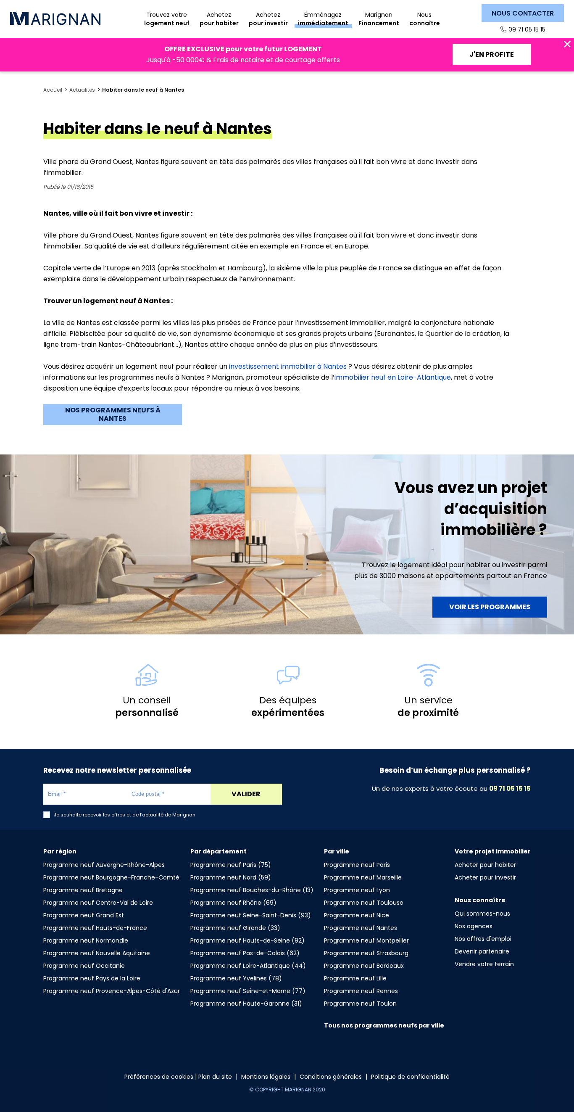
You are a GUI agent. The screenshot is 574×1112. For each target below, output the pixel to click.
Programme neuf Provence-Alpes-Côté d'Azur (111, 991)
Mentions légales (265, 1076)
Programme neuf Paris (357, 865)
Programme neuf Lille (355, 978)
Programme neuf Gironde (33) (235, 928)
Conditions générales (331, 1076)
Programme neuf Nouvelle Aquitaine (96, 953)
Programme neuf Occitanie (84, 965)
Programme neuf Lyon (357, 890)
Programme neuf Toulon (360, 1003)
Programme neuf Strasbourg (366, 953)
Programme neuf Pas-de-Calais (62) (245, 953)
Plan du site (215, 1076)
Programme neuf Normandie (85, 940)
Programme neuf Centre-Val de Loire (98, 902)
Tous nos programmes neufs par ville (384, 1025)
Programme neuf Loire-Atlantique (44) (248, 965)
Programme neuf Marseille (363, 877)
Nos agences (473, 926)
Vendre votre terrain (484, 964)
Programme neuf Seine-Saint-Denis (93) (250, 915)
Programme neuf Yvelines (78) (236, 978)
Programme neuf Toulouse (363, 902)
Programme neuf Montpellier (366, 940)
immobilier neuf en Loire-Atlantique (392, 377)
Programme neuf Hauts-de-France (95, 928)
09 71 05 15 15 (526, 29)
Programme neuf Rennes (361, 991)
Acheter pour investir (485, 877)
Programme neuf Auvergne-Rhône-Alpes (104, 865)
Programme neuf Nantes (360, 928)
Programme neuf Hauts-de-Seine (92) (247, 940)
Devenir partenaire (482, 951)
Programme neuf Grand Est (83, 915)
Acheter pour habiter (485, 865)
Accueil (52, 90)
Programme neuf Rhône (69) (233, 902)
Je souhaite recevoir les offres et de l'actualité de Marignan (124, 815)
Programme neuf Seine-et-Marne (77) (247, 991)
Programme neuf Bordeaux (364, 965)
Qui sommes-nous (482, 913)
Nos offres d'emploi (483, 939)
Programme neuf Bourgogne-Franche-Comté (111, 877)
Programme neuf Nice (356, 915)
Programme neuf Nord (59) (230, 877)
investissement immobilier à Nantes (288, 366)
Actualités (82, 90)
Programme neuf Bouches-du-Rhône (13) (251, 890)
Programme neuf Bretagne (83, 890)
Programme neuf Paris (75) (230, 865)
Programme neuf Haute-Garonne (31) (246, 1003)
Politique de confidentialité (410, 1076)
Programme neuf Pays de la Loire (91, 978)
